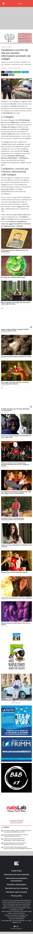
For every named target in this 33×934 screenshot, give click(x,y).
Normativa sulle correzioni (16, 892)
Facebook (9, 72)
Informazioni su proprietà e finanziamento (16, 879)
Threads (5, 74)
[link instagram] (17, 926)
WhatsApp (17, 72)
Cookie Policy (16, 871)
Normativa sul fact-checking (16, 888)
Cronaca (9, 47)
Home (3, 47)
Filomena (4, 68)
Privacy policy (16, 896)
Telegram (25, 72)
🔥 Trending (5, 827)
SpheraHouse (19, 928)
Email (12, 74)
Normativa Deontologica (16, 884)
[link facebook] (14, 926)
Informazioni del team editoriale (16, 874)
